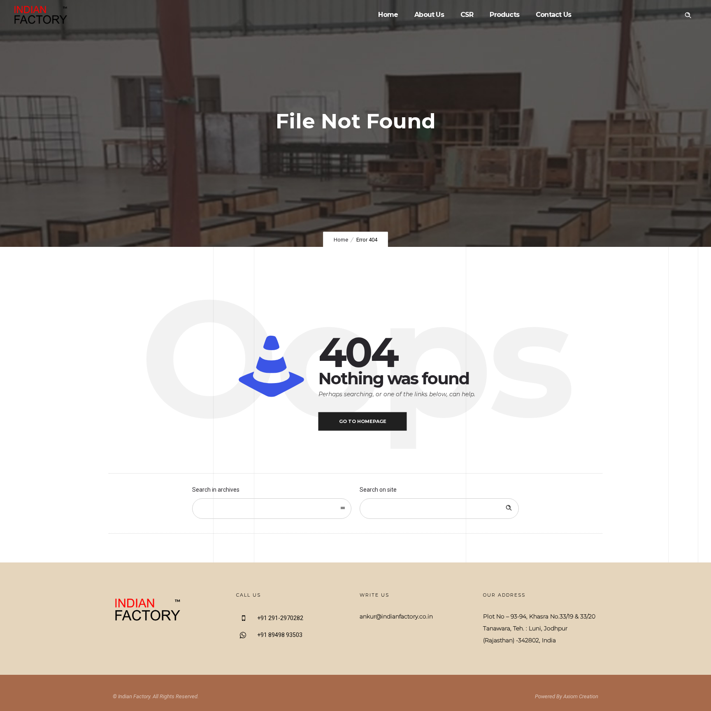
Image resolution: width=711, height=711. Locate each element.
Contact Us (553, 15)
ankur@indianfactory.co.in (396, 616)
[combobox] (271, 508)
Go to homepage (362, 421)
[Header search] (688, 15)
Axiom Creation (580, 696)
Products (504, 15)
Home (388, 15)
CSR (467, 15)
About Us (429, 15)
